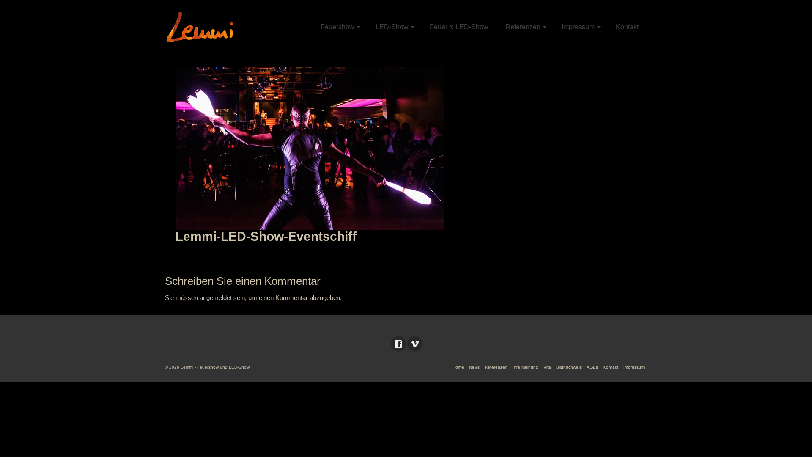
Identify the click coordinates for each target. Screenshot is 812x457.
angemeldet (216, 297)
